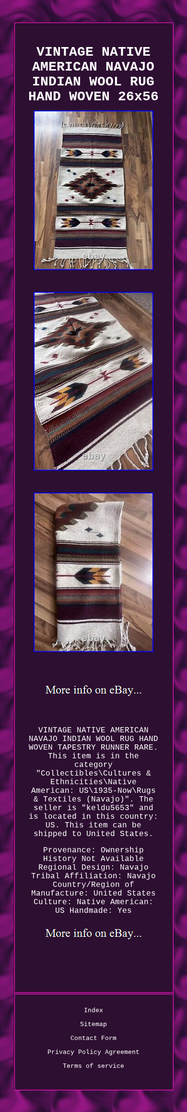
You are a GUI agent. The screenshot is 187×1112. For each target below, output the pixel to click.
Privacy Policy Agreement (93, 1052)
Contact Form (93, 1038)
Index (93, 1010)
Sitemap (93, 1024)
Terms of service (93, 1066)
